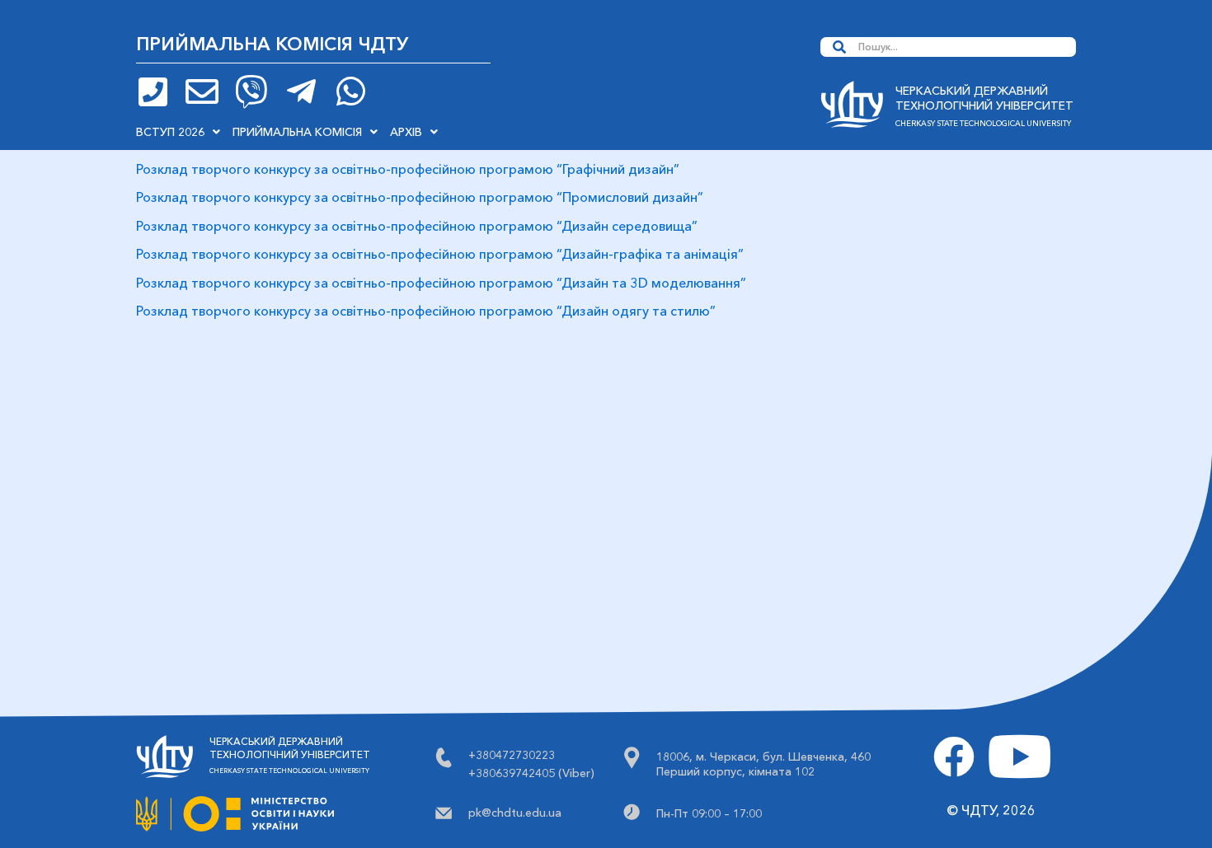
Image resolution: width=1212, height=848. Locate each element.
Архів (406, 131)
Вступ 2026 (170, 131)
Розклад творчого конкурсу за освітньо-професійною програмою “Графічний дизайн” (407, 169)
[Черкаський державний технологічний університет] (851, 108)
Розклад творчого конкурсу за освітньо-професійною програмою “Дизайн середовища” (417, 226)
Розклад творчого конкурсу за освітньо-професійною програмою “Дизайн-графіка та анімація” (440, 254)
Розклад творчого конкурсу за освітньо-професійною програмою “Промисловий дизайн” (419, 197)
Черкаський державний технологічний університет (984, 98)
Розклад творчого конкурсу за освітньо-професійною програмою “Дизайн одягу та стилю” (426, 310)
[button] (178, 132)
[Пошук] (839, 47)
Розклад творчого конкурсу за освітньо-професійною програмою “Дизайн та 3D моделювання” (441, 282)
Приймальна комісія (297, 131)
